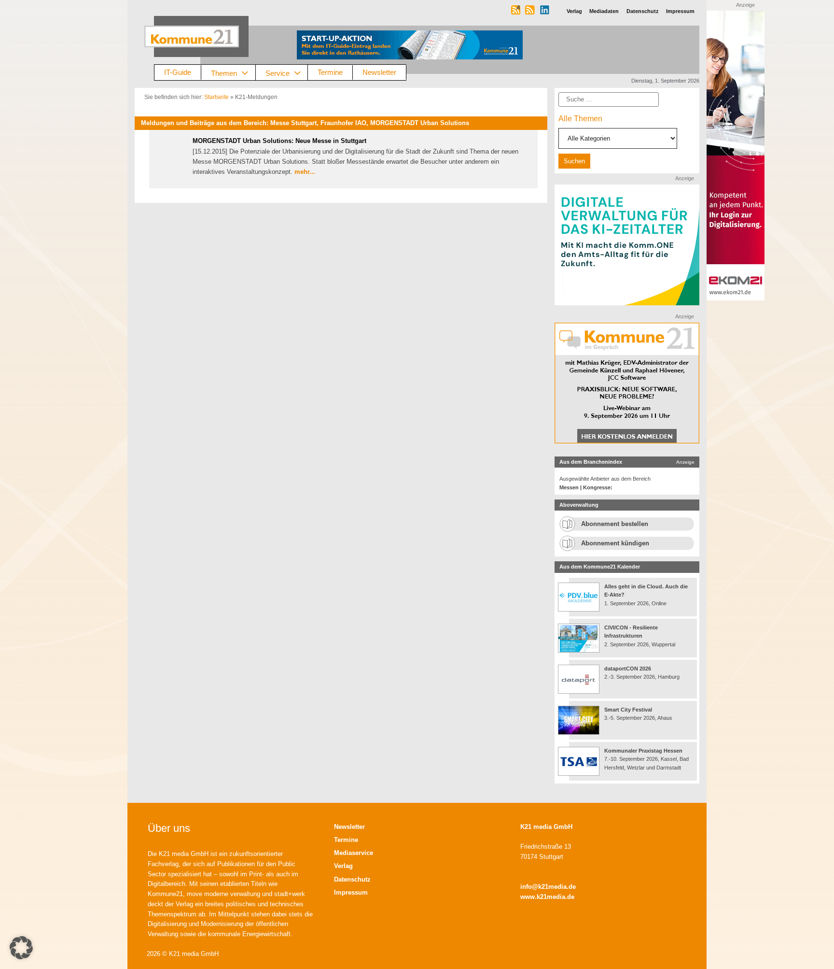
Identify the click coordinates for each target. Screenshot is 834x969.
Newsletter (379, 72)
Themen (224, 73)
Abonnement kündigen (615, 543)
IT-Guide (177, 72)
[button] (21, 947)
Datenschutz (352, 879)
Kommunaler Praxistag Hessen (643, 751)
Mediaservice (353, 852)
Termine (330, 72)
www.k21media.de (547, 896)
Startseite (216, 97)
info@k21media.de (548, 886)
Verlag (343, 865)
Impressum (351, 892)
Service (277, 73)
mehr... (304, 171)
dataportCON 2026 (627, 668)
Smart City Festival (628, 709)
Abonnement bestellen (614, 523)
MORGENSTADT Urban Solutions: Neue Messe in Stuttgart (279, 140)
